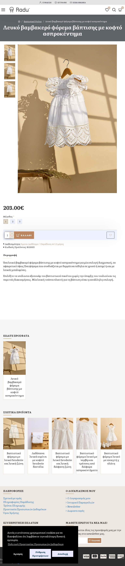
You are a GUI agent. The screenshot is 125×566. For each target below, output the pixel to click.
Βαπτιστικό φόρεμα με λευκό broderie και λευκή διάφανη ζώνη (62, 459)
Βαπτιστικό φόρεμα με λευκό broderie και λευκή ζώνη (13, 458)
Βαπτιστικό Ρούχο (33, 21)
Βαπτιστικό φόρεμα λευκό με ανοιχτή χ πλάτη (111, 458)
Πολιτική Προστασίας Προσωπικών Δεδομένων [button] (35, 544)
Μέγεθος (8, 216)
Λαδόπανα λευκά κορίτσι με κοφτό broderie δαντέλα (38, 459)
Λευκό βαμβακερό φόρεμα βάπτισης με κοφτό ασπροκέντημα (14, 387)
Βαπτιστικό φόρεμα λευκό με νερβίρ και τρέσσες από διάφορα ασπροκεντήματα (87, 461)
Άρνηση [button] (17, 553)
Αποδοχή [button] (62, 553)
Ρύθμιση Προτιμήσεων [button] (40, 553)
